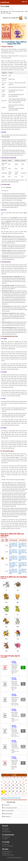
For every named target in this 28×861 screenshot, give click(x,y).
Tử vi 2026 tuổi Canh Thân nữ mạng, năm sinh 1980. (23, 558)
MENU (23, 1)
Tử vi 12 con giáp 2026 (8, 810)
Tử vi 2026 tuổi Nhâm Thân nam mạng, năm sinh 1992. (13, 565)
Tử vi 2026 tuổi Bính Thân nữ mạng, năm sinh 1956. (23, 545)
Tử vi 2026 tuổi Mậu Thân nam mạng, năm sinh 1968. (13, 552)
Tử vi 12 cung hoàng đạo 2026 (10, 807)
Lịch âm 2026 (6, 805)
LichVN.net (5, 2)
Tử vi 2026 (10, 9)
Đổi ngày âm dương (7, 813)
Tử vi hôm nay (5, 837)
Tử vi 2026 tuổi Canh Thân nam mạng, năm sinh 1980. (13, 558)
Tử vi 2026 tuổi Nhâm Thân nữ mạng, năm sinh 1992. (23, 565)
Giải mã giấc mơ (7, 816)
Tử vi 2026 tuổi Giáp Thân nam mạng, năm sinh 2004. (13, 571)
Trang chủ (4, 9)
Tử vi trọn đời (5, 844)
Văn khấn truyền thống (8, 855)
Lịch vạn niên (5, 828)
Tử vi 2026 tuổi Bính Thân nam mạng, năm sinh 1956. (13, 545)
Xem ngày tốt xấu (6, 831)
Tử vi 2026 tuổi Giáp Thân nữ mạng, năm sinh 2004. (23, 571)
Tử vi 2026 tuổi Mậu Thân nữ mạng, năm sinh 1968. (23, 552)
